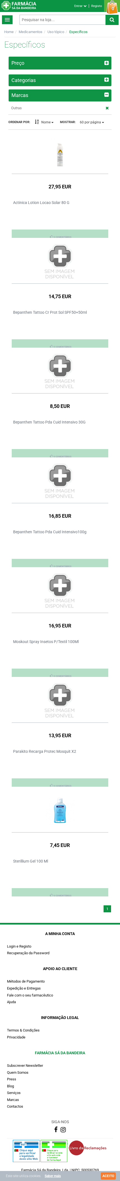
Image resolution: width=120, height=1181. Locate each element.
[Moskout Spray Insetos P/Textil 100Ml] (60, 591)
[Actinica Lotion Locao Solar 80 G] (60, 152)
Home (9, 32)
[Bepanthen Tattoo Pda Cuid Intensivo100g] (60, 481)
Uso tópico (55, 32)
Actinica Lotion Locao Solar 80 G (41, 202)
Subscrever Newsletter (25, 1065)
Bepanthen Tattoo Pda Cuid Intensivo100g (50, 532)
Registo (96, 6)
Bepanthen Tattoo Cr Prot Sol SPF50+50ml (50, 312)
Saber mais (53, 1176)
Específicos (78, 32)
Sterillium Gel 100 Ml (30, 861)
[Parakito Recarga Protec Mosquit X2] (60, 701)
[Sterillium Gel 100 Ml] (60, 810)
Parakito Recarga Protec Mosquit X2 (44, 751)
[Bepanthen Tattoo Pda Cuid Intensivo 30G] (60, 371)
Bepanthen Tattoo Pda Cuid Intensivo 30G (49, 422)
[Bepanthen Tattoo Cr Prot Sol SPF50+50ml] (60, 262)
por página (91, 122)
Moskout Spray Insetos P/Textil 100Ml (46, 641)
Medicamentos (30, 32)
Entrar (78, 6)
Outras (16, 108)
